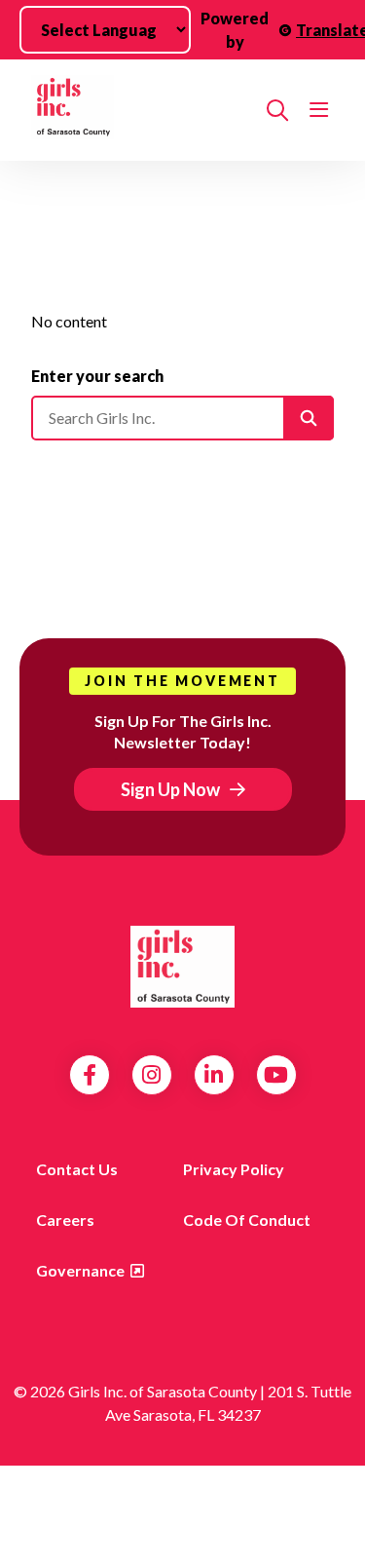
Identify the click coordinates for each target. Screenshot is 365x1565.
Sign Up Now (170, 789)
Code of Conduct (246, 1219)
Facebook (89, 1075)
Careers (65, 1219)
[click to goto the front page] (183, 967)
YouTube (276, 1075)
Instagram (151, 1075)
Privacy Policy (233, 1169)
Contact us (77, 1169)
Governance (80, 1270)
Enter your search (97, 375)
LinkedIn (214, 1075)
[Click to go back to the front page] (141, 110)
